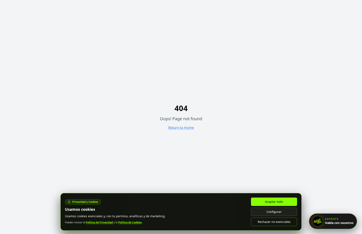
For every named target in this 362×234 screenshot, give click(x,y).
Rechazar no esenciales (274, 222)
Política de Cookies (130, 222)
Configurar (274, 212)
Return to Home (181, 127)
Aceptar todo (274, 202)
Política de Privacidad (99, 222)
